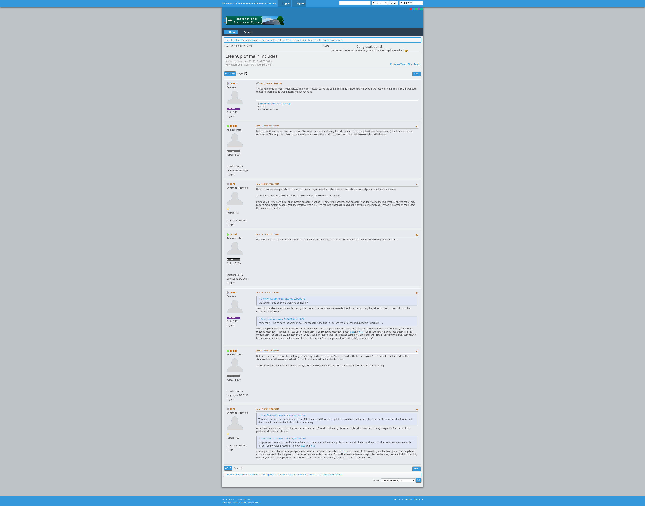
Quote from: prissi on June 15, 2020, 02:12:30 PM (283, 298)
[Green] (416, 9)
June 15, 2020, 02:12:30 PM (267, 125)
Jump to (376, 480)
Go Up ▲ (419, 499)
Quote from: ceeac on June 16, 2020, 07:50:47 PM (283, 415)
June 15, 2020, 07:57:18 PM (267, 184)
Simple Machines (244, 499)
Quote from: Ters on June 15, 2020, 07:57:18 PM (282, 319)
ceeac (233, 83)
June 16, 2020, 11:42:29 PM (267, 350)
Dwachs (311, 40)
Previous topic (398, 64)
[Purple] (419, 9)
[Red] (411, 9)
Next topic (414, 64)
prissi (233, 126)
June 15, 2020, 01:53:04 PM (270, 83)
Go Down (230, 73)
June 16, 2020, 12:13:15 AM (267, 234)
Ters (232, 184)
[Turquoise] (421, 9)
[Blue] (413, 9)
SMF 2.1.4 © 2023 (229, 499)
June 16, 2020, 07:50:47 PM (267, 292)
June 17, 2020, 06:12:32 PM (267, 409)
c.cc (345, 451)
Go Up (228, 468)
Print (416, 73)
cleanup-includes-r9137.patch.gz (275, 103)
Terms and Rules (406, 499)
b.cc (360, 331)
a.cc (352, 331)
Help (395, 499)
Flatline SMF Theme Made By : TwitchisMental (240, 503)
